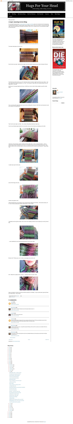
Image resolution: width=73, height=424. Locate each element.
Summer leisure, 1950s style (13, 395)
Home (29, 339)
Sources (47, 14)
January (11, 410)
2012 (9, 413)
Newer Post (10, 339)
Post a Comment (12, 337)
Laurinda (12, 313)
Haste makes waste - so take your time (15, 372)
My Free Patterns (31, 14)
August (11, 370)
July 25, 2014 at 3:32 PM (15, 304)
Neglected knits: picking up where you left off (16, 399)
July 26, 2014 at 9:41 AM (15, 315)
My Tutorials (40, 14)
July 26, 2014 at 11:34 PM (15, 335)
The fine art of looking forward (14, 376)
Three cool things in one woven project (15, 380)
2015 (9, 362)
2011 (9, 414)
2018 (9, 358)
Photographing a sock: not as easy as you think (16, 400)
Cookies (10, 16)
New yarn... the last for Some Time (14, 391)
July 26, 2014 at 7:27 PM (15, 322)
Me (9, 14)
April (10, 406)
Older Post (47, 339)
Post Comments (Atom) (16, 341)
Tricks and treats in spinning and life (15, 384)
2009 (9, 417)
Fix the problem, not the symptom (14, 375)
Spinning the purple (12, 379)
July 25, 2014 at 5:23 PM (15, 310)
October (11, 367)
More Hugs (57, 14)
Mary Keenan (13, 307)
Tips (52, 14)
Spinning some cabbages (13, 396)
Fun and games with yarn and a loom (15, 392)
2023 (9, 351)
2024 (9, 350)
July (10, 371)
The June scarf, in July (12, 388)
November (11, 366)
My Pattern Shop (21, 14)
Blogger (44, 421)
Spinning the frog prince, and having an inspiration (17, 387)
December (11, 364)
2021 (9, 354)
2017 (9, 359)
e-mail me (60, 98)
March (11, 407)
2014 (9, 363)
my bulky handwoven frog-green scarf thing (26, 24)
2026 (9, 347)
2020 (9, 355)
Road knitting (11, 383)
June (10, 403)
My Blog (14, 14)
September (11, 368)
